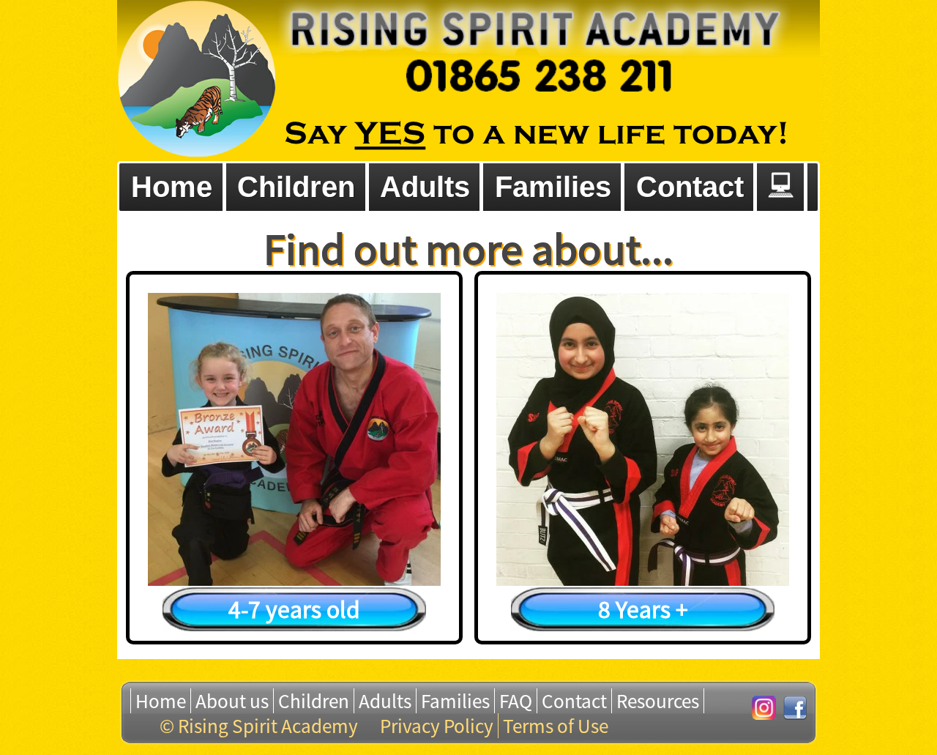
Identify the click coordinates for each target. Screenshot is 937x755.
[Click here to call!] (534, 46)
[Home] (196, 80)
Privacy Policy (436, 725)
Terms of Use (555, 725)
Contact (574, 700)
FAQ (515, 700)
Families (455, 700)
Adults (385, 700)
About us (232, 700)
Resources (657, 700)
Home (160, 700)
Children (313, 700)
